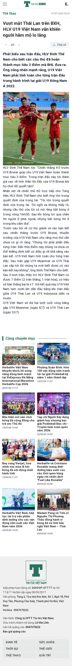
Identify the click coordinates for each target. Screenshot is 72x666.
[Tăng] (19, 45)
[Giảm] (6, 45)
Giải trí (45, 655)
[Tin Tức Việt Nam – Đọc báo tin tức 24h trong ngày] (35, 4)
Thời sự (12, 648)
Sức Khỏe (47, 642)
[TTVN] (36, 573)
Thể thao (13, 655)
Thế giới (45, 648)
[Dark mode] (67, 4)
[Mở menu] (5, 4)
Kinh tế (12, 642)
